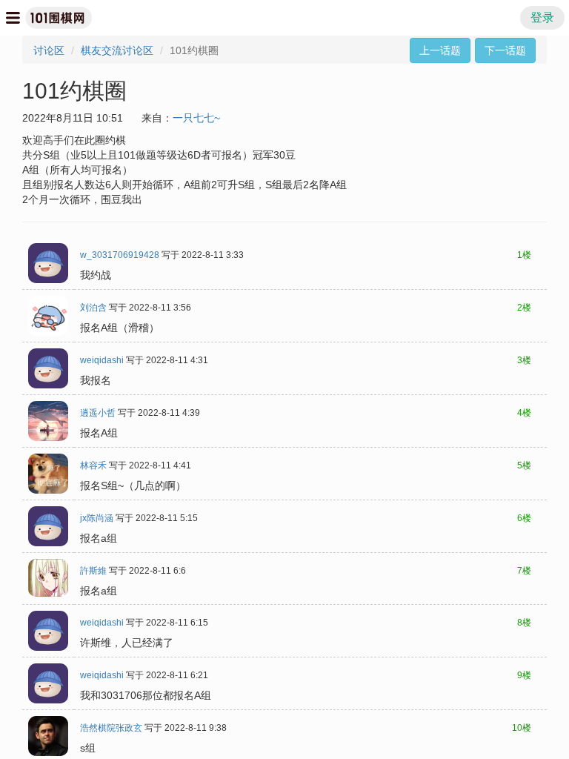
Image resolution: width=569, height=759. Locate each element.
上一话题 (440, 50)
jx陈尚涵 (96, 518)
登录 (542, 17)
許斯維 (93, 571)
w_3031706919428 (119, 255)
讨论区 (48, 50)
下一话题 (505, 50)
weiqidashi (102, 360)
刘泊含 (93, 307)
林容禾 (93, 465)
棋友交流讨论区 (117, 50)
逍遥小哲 (98, 413)
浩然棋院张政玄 (111, 728)
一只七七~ (196, 118)
